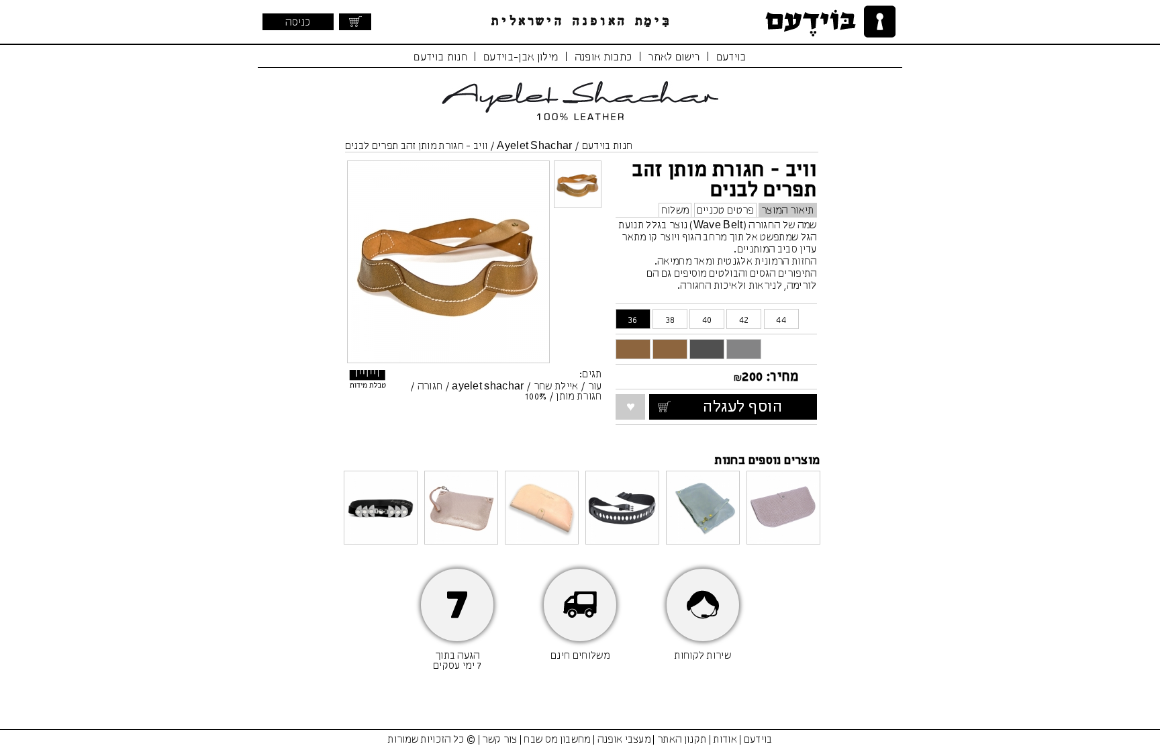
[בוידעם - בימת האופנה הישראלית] (828, 22)
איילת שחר (556, 386)
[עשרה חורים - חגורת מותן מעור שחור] (622, 509)
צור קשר (499, 740)
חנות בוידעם (440, 57)
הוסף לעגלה (755, 407)
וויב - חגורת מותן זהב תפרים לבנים (416, 146)
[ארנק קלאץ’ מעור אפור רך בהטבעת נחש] (783, 509)
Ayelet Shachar (534, 146)
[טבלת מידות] (368, 382)
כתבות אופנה (603, 57)
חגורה (430, 386)
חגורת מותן (578, 397)
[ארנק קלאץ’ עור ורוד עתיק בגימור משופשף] (541, 509)
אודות (725, 740)
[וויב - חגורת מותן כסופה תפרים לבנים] (743, 349)
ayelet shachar (488, 386)
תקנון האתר (681, 740)
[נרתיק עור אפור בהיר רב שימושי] (703, 509)
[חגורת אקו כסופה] (380, 509)
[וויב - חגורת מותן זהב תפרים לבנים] (633, 349)
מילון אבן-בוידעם (520, 57)
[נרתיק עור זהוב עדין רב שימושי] (461, 509)
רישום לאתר (673, 57)
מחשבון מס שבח (557, 740)
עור (595, 386)
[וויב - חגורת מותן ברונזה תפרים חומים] (669, 349)
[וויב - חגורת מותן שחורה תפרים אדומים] (706, 349)
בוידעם (731, 57)
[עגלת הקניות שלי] (355, 21)
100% (535, 397)
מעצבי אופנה (624, 740)
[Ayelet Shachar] (580, 124)
